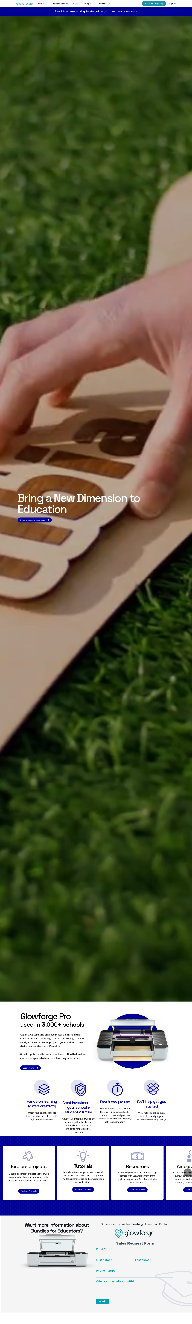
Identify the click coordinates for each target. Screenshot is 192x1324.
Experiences (59, 3)
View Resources (137, 1189)
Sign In (172, 3)
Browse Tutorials (83, 1189)
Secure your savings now (32, 520)
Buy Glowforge (151, 3)
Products (41, 3)
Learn (75, 3)
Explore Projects (29, 1191)
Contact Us (104, 3)
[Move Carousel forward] (188, 1172)
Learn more (28, 1067)
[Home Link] (24, 3)
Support (88, 3)
